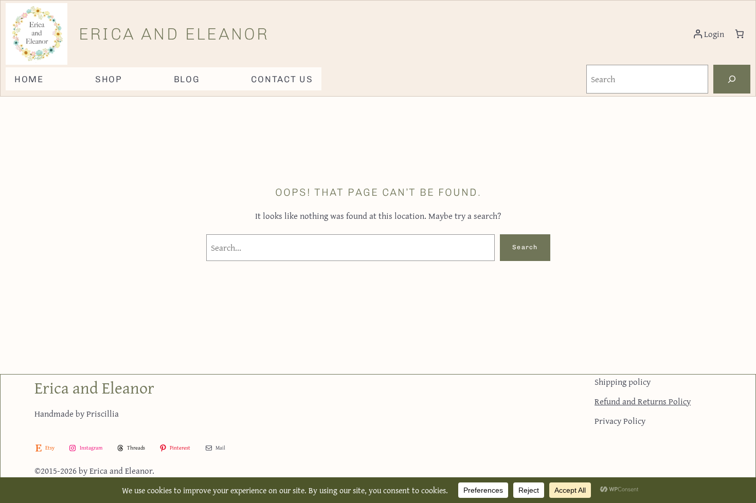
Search (524, 247)
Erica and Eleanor (174, 34)
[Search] (731, 79)
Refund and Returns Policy (643, 401)
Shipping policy (623, 381)
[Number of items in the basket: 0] (740, 34)
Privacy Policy (620, 420)
